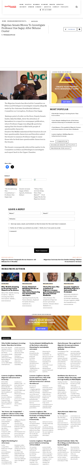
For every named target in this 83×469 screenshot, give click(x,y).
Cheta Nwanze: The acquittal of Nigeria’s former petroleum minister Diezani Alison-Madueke (66, 128)
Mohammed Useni (9, 34)
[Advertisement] (41, 52)
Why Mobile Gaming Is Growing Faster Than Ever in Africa (10, 288)
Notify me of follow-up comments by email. (24, 228)
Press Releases (27, 283)
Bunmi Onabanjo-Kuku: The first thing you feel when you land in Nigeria (68, 443)
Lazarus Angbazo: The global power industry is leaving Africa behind (40, 443)
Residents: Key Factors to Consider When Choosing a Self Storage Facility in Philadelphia (69, 377)
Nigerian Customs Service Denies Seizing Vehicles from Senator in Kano (63, 260)
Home (4, 21)
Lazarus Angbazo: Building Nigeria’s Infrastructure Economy (62, 135)
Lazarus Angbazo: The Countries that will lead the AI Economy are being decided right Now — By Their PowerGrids (40, 415)
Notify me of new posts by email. (50, 228)
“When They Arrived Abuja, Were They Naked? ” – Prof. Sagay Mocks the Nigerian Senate (40, 194)
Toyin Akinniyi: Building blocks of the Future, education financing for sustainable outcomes (65, 121)
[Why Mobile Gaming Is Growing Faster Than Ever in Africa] (10, 277)
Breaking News (48, 283)
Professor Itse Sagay (60, 148)
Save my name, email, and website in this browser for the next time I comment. (38, 224)
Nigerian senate (58, 145)
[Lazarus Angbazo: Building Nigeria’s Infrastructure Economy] (73, 277)
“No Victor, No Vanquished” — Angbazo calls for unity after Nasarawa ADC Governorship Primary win (12, 414)
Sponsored (5, 283)
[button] (76, 6)
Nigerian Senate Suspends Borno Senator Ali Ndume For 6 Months (18, 260)
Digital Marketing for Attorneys (9, 442)
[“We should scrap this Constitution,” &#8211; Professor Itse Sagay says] (11, 182)
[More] (79, 29)
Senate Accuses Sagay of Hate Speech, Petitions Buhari (25, 192)
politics (72, 145)
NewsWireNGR (6, 301)
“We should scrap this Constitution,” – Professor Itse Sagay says (11, 193)
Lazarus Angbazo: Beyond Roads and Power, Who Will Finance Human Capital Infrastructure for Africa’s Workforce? (39, 379)
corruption (62, 141)
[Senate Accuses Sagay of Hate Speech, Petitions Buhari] (25, 182)
